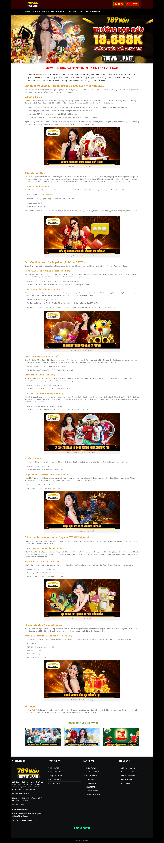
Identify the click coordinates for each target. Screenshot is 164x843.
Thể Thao (46, 11)
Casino (54, 11)
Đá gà (82, 11)
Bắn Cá (75, 11)
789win (27, 11)
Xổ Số (88, 11)
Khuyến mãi (96, 11)
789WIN (38, 74)
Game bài (61, 11)
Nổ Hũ (69, 11)
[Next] (139, 741)
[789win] (33, 4)
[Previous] (24, 741)
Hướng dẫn (36, 11)
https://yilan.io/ (47, 194)
